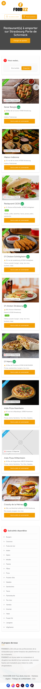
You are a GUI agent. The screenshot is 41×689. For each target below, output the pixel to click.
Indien (8, 551)
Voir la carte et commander (19, 121)
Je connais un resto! (14, 17)
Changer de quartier (20, 40)
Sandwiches (10, 587)
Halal (8, 614)
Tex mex (9, 600)
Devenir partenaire (30, 17)
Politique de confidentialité (21, 679)
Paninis (8, 564)
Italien (8, 555)
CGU (33, 679)
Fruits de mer (10, 546)
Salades (8, 582)
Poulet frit (9, 618)
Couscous (9, 542)
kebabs (8, 560)
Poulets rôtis (10, 578)
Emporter (26, 68)
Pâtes (8, 569)
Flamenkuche (10, 596)
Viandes (8, 605)
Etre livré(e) (15, 68)
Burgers (8, 537)
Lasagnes (9, 623)
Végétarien (10, 627)
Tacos (8, 591)
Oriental (8, 609)
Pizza (8, 573)
